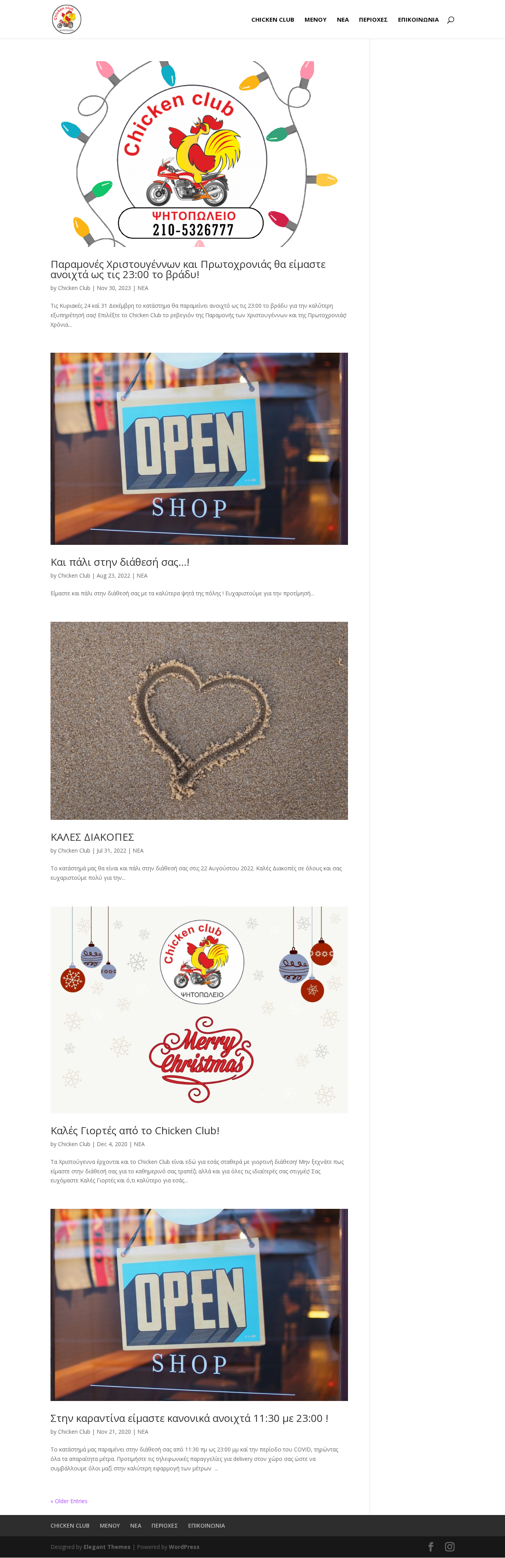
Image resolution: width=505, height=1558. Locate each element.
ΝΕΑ (343, 20)
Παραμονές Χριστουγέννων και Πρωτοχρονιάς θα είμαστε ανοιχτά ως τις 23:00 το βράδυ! (187, 269)
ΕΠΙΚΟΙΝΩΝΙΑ (418, 20)
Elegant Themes (107, 1547)
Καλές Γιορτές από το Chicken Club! (134, 1130)
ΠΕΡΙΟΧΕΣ (373, 20)
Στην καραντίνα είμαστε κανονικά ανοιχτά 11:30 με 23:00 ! (189, 1418)
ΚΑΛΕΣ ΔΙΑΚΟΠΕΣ (92, 837)
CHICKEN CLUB (272, 20)
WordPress (184, 1547)
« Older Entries (69, 1501)
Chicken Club (74, 288)
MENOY (316, 20)
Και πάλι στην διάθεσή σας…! (119, 562)
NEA (142, 288)
